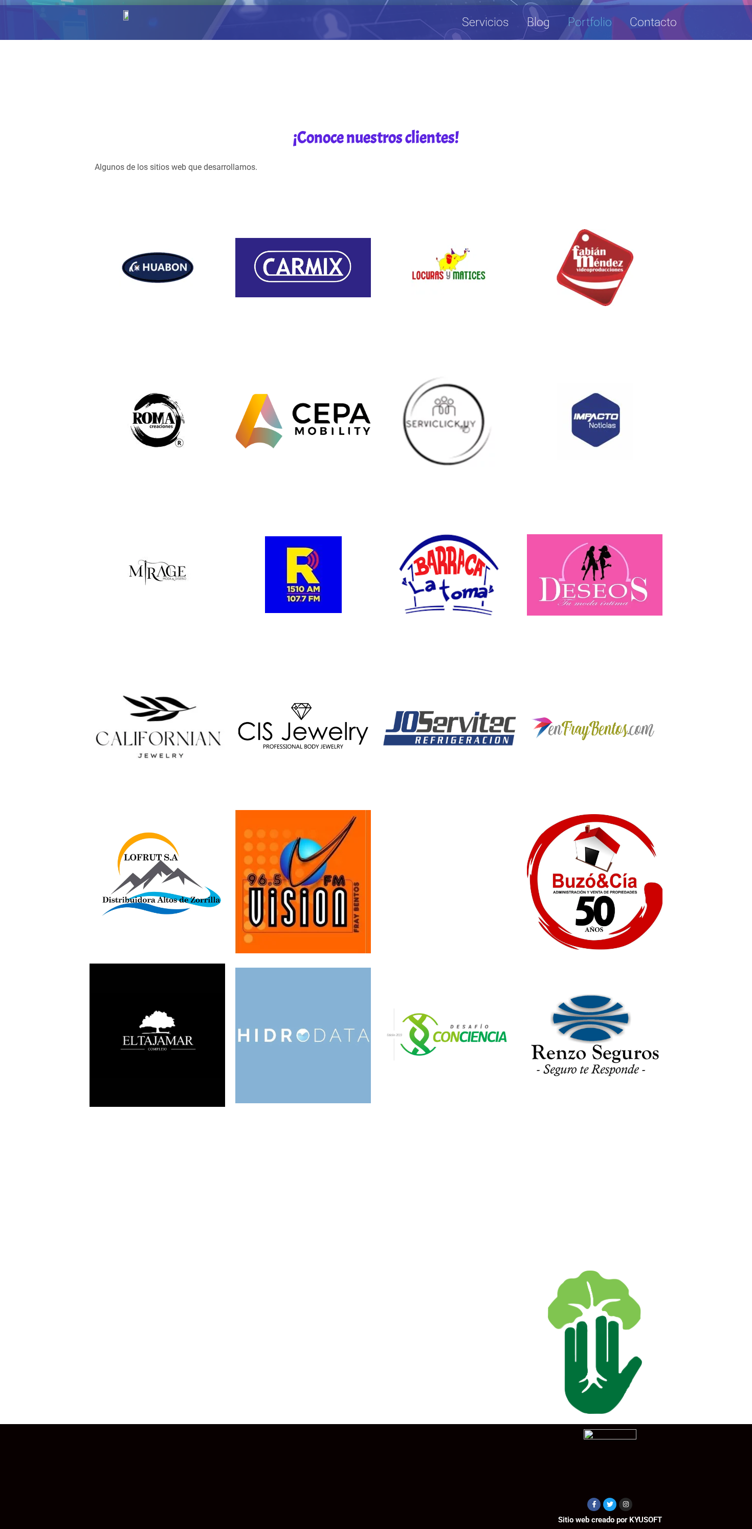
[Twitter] (609, 1504)
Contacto (653, 22)
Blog (538, 22)
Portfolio (590, 22)
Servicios (485, 22)
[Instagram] (625, 1504)
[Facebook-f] (594, 1504)
